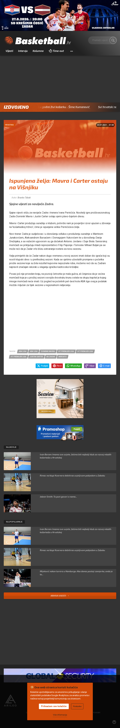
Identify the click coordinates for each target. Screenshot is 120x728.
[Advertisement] (60, 79)
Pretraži (113, 40)
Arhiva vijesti (59, 595)
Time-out (58, 50)
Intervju (23, 50)
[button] (71, 51)
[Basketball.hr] (37, 40)
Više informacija (60, 715)
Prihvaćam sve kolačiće (54, 706)
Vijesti (9, 50)
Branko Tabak (24, 197)
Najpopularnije (14, 522)
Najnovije (11, 447)
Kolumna (38, 50)
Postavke (77, 706)
